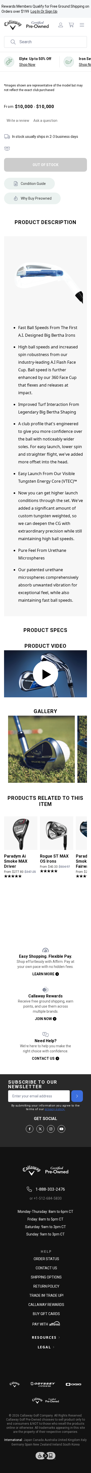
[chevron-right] (77, 1096)
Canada (38, 1440)
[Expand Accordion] (59, 1337)
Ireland (57, 1444)
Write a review (18, 121)
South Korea (71, 1444)
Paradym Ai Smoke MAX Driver (15, 861)
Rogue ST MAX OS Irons (54, 858)
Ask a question (45, 121)
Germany (17, 1444)
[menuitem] (61, 25)
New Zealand (42, 1444)
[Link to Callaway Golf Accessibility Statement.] (45, 1456)
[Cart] (71, 25)
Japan (28, 1440)
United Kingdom (69, 1440)
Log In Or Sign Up (44, 11)
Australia (50, 1440)
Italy (84, 1440)
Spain (28, 1444)
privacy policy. (55, 1109)
